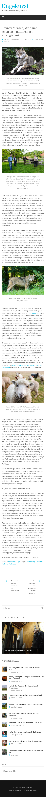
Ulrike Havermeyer (13, 39)
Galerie (6, 41)
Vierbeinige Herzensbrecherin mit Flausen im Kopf (25, 668)
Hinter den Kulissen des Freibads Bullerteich (25, 732)
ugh (18, 562)
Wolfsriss (5, 564)
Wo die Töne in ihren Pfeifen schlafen (18, 650)
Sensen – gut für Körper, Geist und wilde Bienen (26, 704)
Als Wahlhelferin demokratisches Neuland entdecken (24, 714)
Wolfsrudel (12, 564)
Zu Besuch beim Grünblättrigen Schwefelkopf (25, 695)
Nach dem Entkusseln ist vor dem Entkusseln (25, 723)
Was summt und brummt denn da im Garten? (25, 741)
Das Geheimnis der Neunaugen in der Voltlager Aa (31, 588)
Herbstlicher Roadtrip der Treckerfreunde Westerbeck (24, 687)
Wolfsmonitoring (35, 313)
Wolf (41, 562)
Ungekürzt (15, 6)
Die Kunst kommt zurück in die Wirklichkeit (15, 586)
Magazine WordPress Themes (17, 790)
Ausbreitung (31, 562)
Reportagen (39, 39)
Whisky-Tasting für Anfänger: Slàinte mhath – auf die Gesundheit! (26, 678)
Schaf (38, 562)
